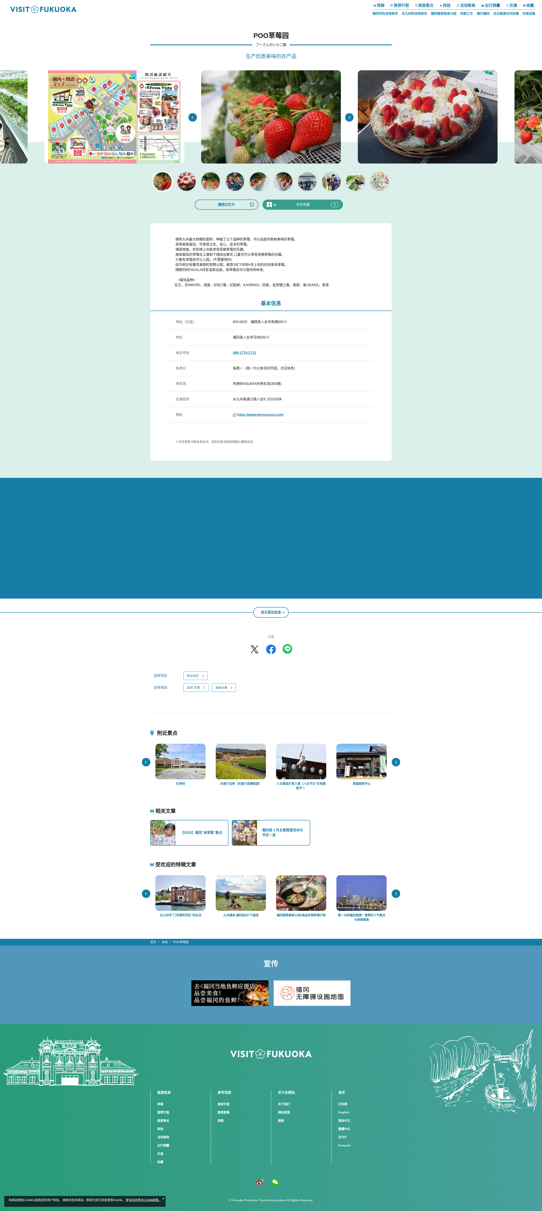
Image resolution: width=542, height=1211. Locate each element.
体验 (447, 5)
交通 (513, 5)
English (343, 1112)
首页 (153, 942)
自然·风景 (193, 687)
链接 (281, 1120)
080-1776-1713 (244, 353)
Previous (192, 117)
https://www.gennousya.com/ (260, 414)
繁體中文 (344, 1129)
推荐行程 (401, 5)
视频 (221, 1120)
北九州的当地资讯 (414, 13)
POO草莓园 (181, 942)
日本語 (342, 1104)
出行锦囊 (492, 5)
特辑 (380, 5)
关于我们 (284, 1104)
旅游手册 (224, 1104)
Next (349, 117)
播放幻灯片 (226, 204)
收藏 (530, 5)
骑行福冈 (483, 13)
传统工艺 (466, 13)
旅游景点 (425, 5)
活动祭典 (467, 5)
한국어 (342, 1137)
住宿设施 (529, 13)
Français (344, 1145)
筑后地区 (193, 675)
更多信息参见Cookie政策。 (143, 1200)
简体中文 (344, 1120)
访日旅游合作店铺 (506, 13)
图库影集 (224, 1112)
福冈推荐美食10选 (443, 13)
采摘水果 (221, 687)
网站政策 (284, 1112)
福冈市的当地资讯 (385, 13)
